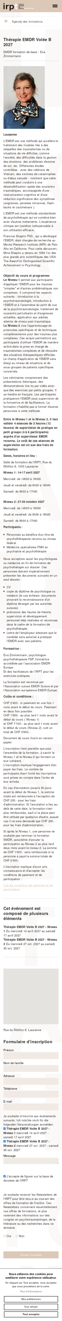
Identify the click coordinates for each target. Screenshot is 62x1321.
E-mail (7, 1101)
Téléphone (10, 1088)
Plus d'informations (31, 1291)
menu (55, 6)
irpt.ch (22, 6)
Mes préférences (31, 1299)
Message (9, 1156)
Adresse (8, 1076)
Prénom (8, 1050)
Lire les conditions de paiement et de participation (28, 887)
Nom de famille (13, 1063)
